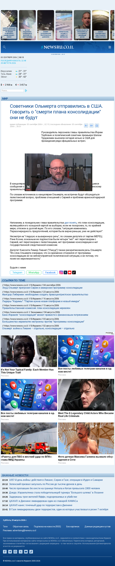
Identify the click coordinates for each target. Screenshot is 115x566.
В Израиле (36, 285)
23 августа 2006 (51, 292)
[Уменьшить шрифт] (86, 125)
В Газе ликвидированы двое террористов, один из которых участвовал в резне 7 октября (58, 509)
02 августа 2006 (51, 326)
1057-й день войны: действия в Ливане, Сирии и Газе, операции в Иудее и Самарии (56, 480)
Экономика (36, 312)
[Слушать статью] (100, 125)
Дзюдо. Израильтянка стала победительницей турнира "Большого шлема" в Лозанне (56, 492)
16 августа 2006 (51, 298)
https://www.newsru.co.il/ (16, 285)
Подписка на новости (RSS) (47, 526)
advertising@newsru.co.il (24, 530)
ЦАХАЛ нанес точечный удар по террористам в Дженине (40, 505)
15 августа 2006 (51, 305)
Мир (5, 98)
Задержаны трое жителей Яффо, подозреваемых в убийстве (43, 497)
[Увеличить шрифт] (91, 125)
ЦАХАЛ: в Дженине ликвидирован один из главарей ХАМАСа (43, 501)
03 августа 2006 (51, 319)
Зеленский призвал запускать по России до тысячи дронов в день (45, 484)
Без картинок (72, 526)
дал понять (71, 222)
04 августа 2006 (52, 312)
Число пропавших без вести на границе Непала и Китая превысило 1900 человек (54, 488)
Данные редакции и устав (98, 526)
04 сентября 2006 (52, 285)
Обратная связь (21, 526)
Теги (5, 526)
